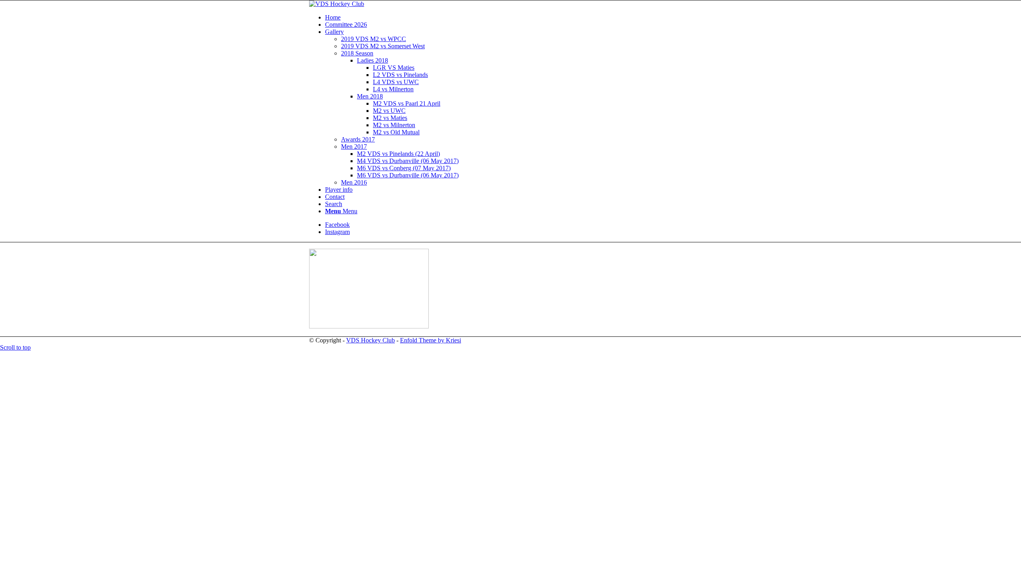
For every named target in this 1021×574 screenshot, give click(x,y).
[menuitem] (518, 17)
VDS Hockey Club (370, 340)
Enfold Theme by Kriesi (430, 340)
